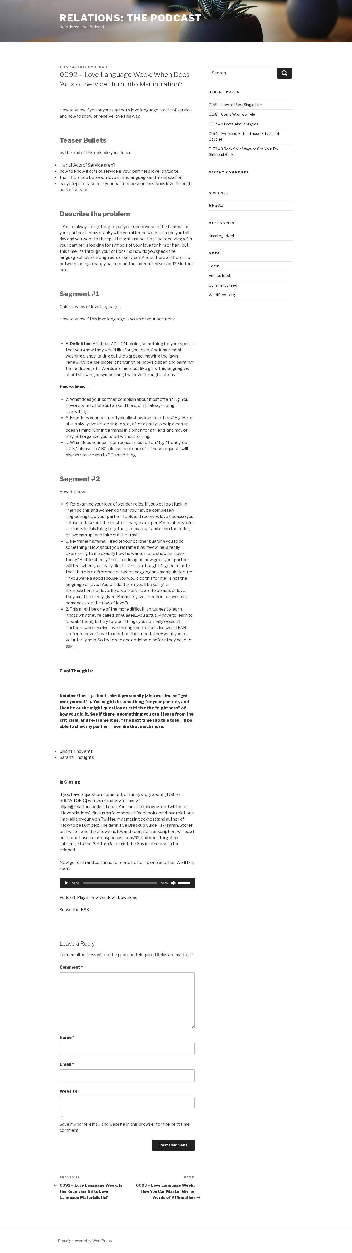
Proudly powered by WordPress (85, 1241)
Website (68, 1091)
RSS (85, 909)
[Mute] (173, 883)
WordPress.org (222, 295)
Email (67, 1064)
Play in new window (96, 897)
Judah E (103, 67)
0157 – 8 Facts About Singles (233, 124)
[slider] (185, 882)
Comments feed (223, 285)
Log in (214, 266)
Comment (71, 967)
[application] (127, 883)
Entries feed (219, 275)
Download (127, 897)
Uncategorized (221, 235)
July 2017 (216, 205)
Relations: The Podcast (131, 18)
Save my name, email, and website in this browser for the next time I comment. (126, 1127)
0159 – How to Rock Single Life (235, 104)
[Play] (66, 883)
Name (67, 1037)
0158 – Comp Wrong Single (232, 114)
